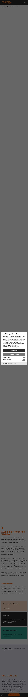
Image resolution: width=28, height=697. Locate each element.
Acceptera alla (14, 350)
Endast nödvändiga (14, 354)
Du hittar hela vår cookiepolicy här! (11, 346)
